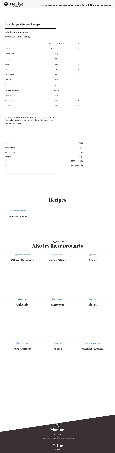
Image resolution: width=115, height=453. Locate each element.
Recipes (59, 5)
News (65, 5)
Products (43, 5)
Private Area (106, 5)
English (96, 5)
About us (51, 5)
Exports (78, 5)
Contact (71, 5)
